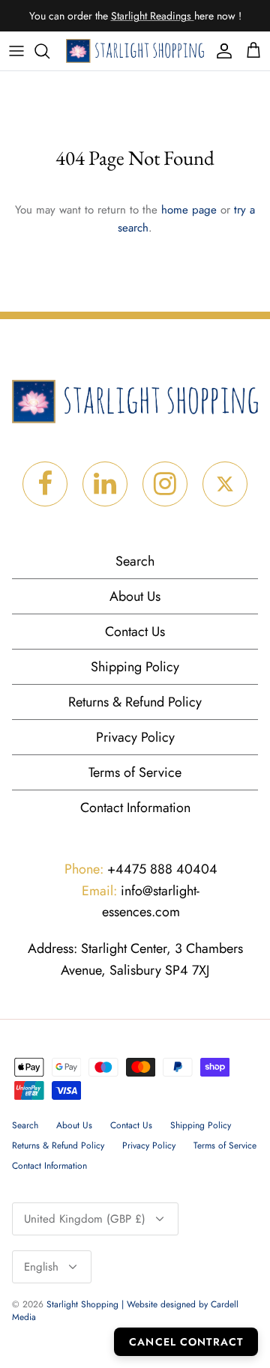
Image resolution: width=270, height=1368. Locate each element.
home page (189, 210)
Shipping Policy (135, 667)
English (41, 1267)
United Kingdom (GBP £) (85, 1219)
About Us (135, 596)
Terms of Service (135, 772)
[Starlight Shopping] (135, 51)
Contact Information (135, 807)
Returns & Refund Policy (135, 702)
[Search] (49, 50)
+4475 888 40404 (141, 869)
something (147, 21)
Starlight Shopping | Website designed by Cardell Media (125, 1311)
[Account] (220, 50)
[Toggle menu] (16, 50)
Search (135, 561)
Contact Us (135, 631)
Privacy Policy (135, 737)
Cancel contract (186, 1341)
